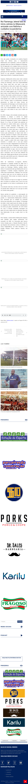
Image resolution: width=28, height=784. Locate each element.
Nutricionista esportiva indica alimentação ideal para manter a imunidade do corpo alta (20, 332)
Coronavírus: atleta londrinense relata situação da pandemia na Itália (8, 331)
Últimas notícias (9, 776)
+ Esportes (14, 740)
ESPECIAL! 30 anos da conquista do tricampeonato (11, 367)
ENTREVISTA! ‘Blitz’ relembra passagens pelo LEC (11, 389)
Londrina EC (5, 740)
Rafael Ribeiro (4, 31)
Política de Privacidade (9, 782)
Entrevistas (19, 31)
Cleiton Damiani (17, 781)
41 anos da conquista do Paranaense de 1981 (10, 411)
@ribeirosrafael (10, 320)
